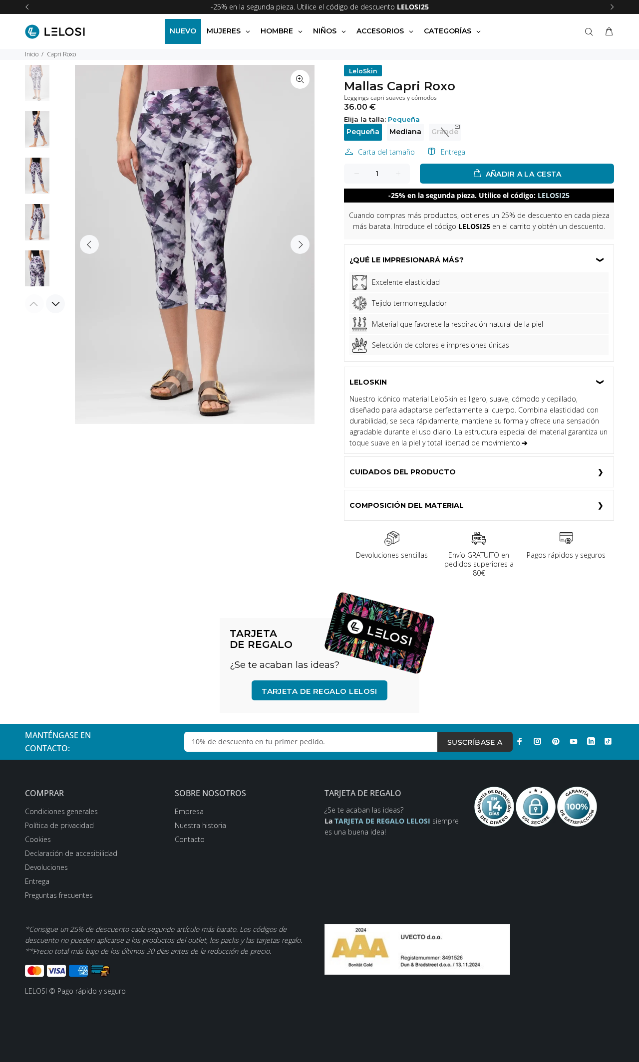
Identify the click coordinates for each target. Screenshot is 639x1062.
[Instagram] (537, 741)
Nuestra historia (200, 825)
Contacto (190, 839)
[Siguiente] (612, 7)
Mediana (405, 131)
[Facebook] (519, 741)
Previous (89, 244)
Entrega (453, 152)
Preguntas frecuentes (59, 895)
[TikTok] (608, 741)
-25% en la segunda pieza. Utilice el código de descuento (320, 6)
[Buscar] (591, 32)
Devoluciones (46, 867)
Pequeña (362, 131)
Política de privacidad (59, 825)
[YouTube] (573, 741)
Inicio (31, 54)
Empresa (189, 811)
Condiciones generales (61, 811)
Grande (444, 131)
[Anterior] (27, 7)
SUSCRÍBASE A (475, 742)
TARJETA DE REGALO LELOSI (319, 691)
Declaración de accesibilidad (71, 853)
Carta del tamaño (386, 152)
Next (300, 244)
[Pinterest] (555, 741)
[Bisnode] (417, 948)
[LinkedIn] (591, 741)
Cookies (38, 839)
